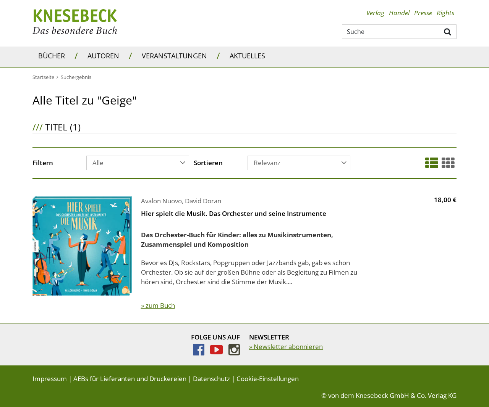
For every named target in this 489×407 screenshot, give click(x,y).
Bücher (51, 55)
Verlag (375, 12)
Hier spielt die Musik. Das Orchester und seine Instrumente (233, 213)
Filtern (42, 163)
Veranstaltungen (174, 55)
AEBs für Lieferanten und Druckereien (129, 378)
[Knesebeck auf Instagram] (234, 351)
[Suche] (448, 31)
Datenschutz (211, 378)
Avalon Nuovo (161, 200)
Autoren (103, 55)
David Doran (203, 200)
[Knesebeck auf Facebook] (201, 351)
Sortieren (208, 163)
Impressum (49, 378)
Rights (445, 12)
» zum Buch (158, 305)
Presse (423, 12)
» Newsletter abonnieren (286, 346)
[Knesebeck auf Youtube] (219, 351)
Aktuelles (247, 55)
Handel (399, 12)
